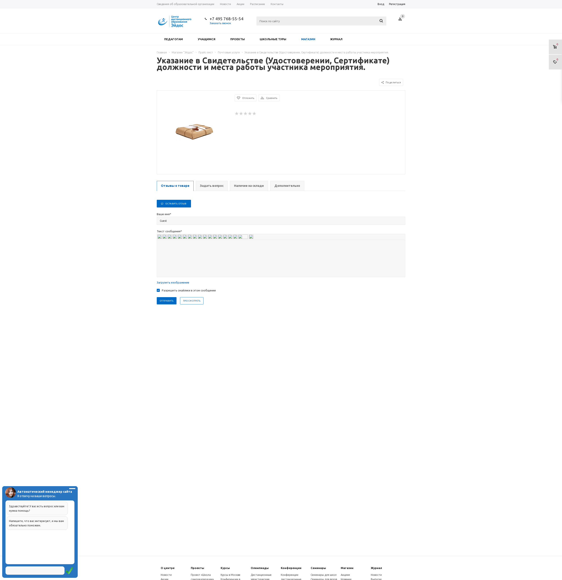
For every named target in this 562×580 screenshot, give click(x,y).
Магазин (308, 39)
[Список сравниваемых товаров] (400, 21)
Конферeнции (291, 567)
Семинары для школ (324, 574)
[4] (250, 113)
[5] (254, 113)
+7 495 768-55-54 (226, 18)
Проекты (237, 39)
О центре (168, 567)
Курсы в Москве (230, 574)
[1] (237, 113)
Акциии (345, 574)
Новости (166, 574)
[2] (241, 113)
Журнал (336, 39)
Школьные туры (273, 39)
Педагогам (173, 39)
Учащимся (206, 39)
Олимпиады (260, 567)
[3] (245, 113)
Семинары (318, 567)
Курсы (225, 567)
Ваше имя (164, 214)
